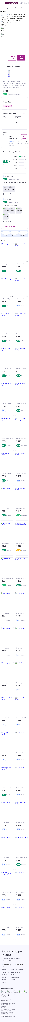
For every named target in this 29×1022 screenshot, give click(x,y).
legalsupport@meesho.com (8, 1016)
